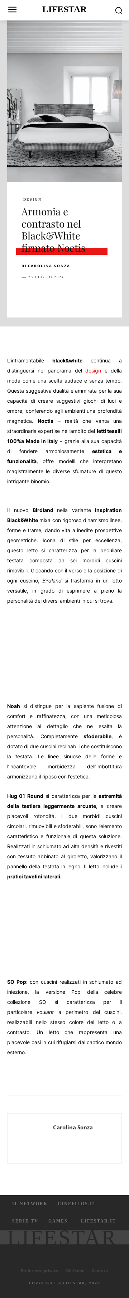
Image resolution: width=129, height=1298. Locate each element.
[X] (45, 295)
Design (32, 199)
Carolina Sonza (49, 265)
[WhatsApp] (78, 295)
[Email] (111, 295)
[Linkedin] (94, 295)
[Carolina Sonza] (32, 1138)
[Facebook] (29, 295)
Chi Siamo (75, 1270)
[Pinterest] (61, 295)
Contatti (100, 1270)
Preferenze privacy (39, 1270)
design (93, 370)
